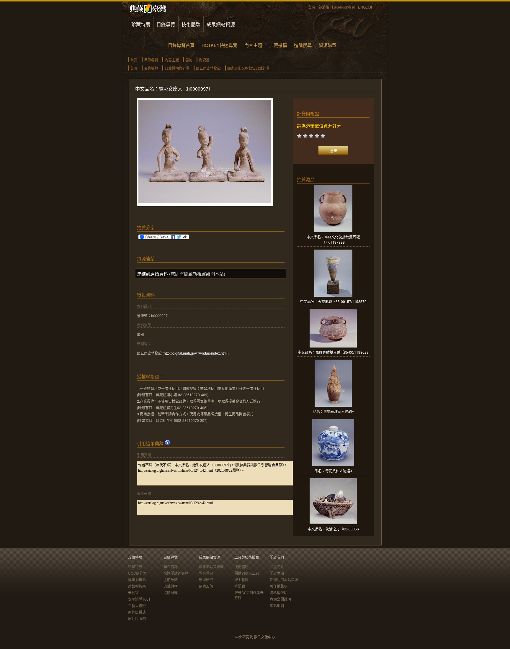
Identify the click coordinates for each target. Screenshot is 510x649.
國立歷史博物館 (208, 68)
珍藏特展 (140, 24)
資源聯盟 (327, 45)
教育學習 (206, 573)
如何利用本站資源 (284, 579)
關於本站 (277, 573)
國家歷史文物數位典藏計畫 (248, 68)
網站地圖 (277, 605)
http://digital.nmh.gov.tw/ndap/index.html (196, 352)
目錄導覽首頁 (181, 45)
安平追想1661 (139, 599)
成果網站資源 (221, 24)
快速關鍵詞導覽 (176, 573)
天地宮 (133, 592)
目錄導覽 (165, 24)
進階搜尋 (303, 45)
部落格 (323, 6)
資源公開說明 (280, 599)
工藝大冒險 (137, 605)
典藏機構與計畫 (177, 68)
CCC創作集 (137, 573)
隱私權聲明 (278, 592)
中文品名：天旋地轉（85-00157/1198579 (333, 301)
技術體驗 (191, 24)
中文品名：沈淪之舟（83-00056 (333, 528)
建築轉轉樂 (137, 586)
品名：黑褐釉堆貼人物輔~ (333, 411)
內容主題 (253, 45)
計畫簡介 (277, 566)
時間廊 (239, 586)
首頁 (312, 6)
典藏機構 (278, 45)
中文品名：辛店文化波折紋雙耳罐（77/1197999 (333, 239)
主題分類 (171, 579)
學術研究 (206, 579)
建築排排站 (137, 579)
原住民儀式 (137, 611)
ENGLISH (366, 6)
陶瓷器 (204, 59)
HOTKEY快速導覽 (219, 45)
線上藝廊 (241, 579)
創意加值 (206, 586)
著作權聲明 (278, 586)
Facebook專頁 (343, 6)
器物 (188, 59)
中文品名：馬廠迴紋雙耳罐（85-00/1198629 (333, 352)
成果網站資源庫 (211, 566)
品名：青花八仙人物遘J (333, 470)
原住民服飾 (137, 618)
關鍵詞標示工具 (246, 573)
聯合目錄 (171, 566)
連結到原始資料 (152, 274)
